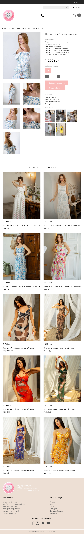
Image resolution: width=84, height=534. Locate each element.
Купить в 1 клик (55, 88)
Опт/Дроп (53, 509)
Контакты (53, 513)
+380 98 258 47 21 (13, 506)
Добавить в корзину (57, 83)
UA (76, 7)
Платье (17, 28)
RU (73, 7)
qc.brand (15, 511)
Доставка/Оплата (56, 511)
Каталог (11, 28)
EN (79, 7)
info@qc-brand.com (10, 513)
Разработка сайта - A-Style (47, 532)
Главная (4, 28)
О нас (52, 506)
